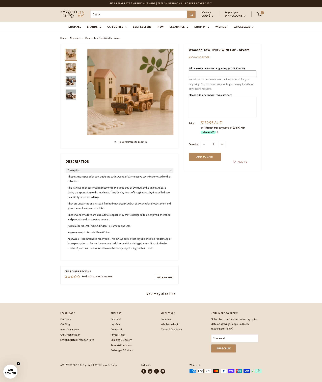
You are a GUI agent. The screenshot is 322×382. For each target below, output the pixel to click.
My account (234, 15)
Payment (116, 319)
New (160, 26)
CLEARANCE (177, 26)
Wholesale (242, 26)
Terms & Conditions (121, 345)
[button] (119, 170)
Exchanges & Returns (122, 350)
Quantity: (194, 144)
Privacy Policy (118, 334)
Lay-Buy (115, 324)
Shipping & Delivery (121, 339)
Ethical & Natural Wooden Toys (77, 339)
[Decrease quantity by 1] (204, 144)
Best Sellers (142, 26)
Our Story (65, 319)
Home (63, 38)
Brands (92, 26)
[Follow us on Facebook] (143, 371)
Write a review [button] (165, 277)
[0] (259, 14)
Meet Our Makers (69, 329)
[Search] (191, 14)
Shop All (74, 26)
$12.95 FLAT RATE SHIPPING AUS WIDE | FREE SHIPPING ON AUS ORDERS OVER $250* (161, 3)
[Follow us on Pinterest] (156, 371)
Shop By (200, 26)
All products (75, 38)
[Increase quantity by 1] (222, 144)
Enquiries (166, 319)
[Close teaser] (18, 363)
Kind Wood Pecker (199, 57)
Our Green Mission (70, 334)
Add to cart (204, 156)
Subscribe (223, 348)
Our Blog (65, 324)
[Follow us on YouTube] (162, 371)
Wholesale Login (170, 324)
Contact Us (117, 329)
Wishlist (221, 26)
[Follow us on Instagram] (150, 371)
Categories (115, 26)
